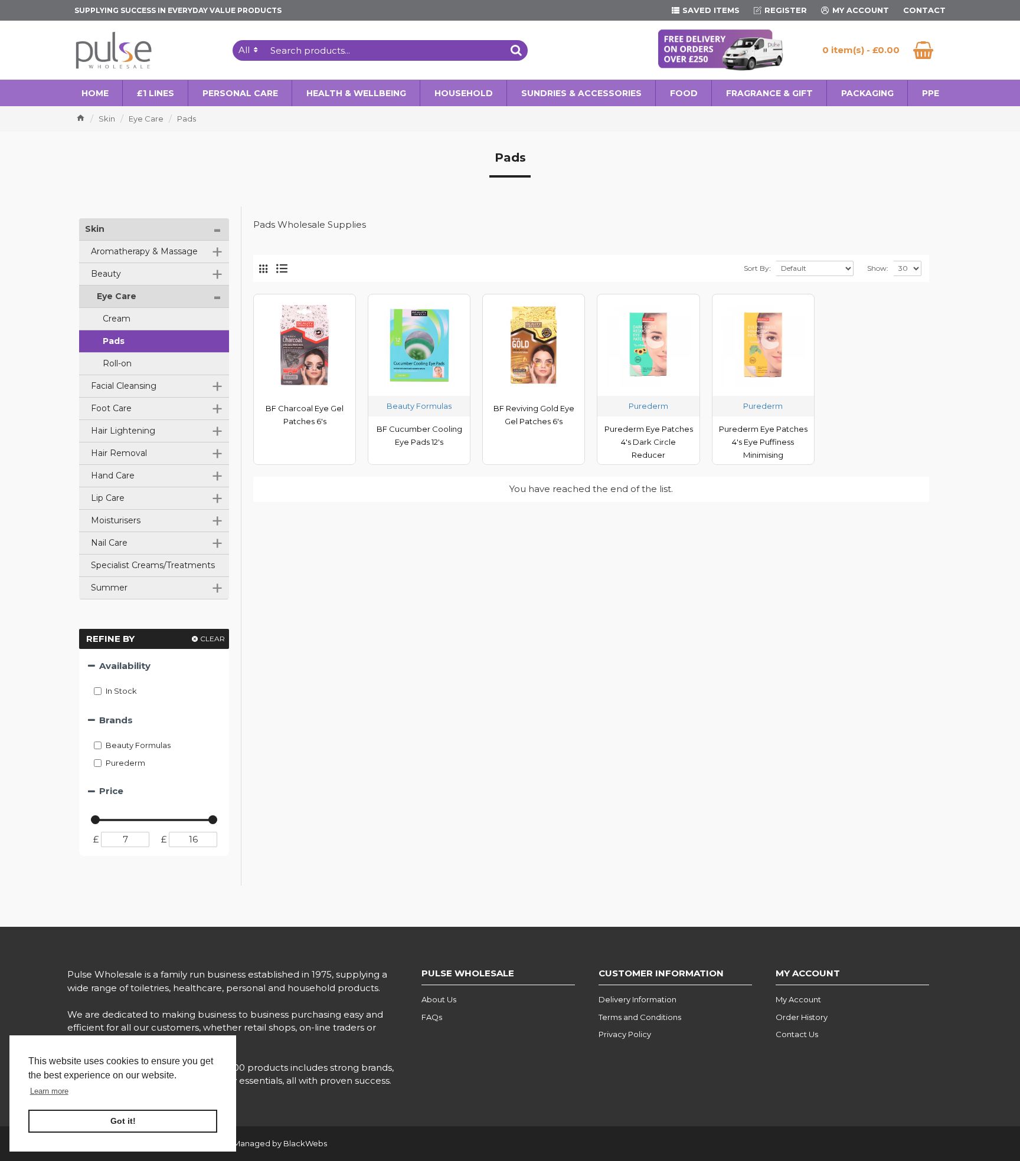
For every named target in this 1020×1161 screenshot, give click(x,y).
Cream (115, 318)
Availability (125, 665)
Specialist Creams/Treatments (152, 565)
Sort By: (757, 268)
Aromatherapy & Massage (156, 252)
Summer (156, 588)
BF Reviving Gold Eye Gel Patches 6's (533, 415)
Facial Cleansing (156, 386)
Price (111, 790)
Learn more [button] (49, 1091)
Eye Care (146, 118)
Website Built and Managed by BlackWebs (245, 1143)
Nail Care (156, 543)
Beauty (156, 274)
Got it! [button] (123, 1121)
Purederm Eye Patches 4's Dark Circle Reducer (648, 442)
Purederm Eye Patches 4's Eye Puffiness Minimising (763, 442)
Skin (107, 118)
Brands (116, 720)
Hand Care (156, 476)
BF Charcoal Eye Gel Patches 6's (305, 415)
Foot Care (156, 409)
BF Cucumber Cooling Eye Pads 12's (419, 435)
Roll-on (116, 363)
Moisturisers (156, 521)
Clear (212, 638)
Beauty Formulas (419, 406)
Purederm (648, 406)
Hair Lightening (156, 431)
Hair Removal (156, 453)
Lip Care (156, 498)
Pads (112, 341)
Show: (877, 268)
